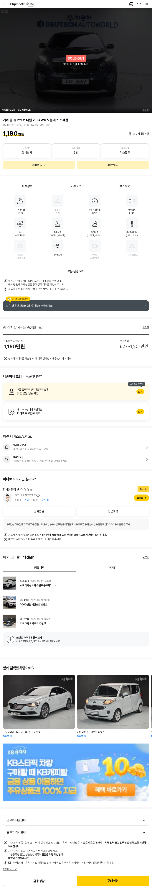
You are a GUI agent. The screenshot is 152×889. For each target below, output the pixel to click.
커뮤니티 (39, 567)
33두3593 (21, 4)
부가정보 (125, 186)
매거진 (112, 567)
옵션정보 (27, 186)
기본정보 (76, 186)
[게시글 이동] (76, 583)
